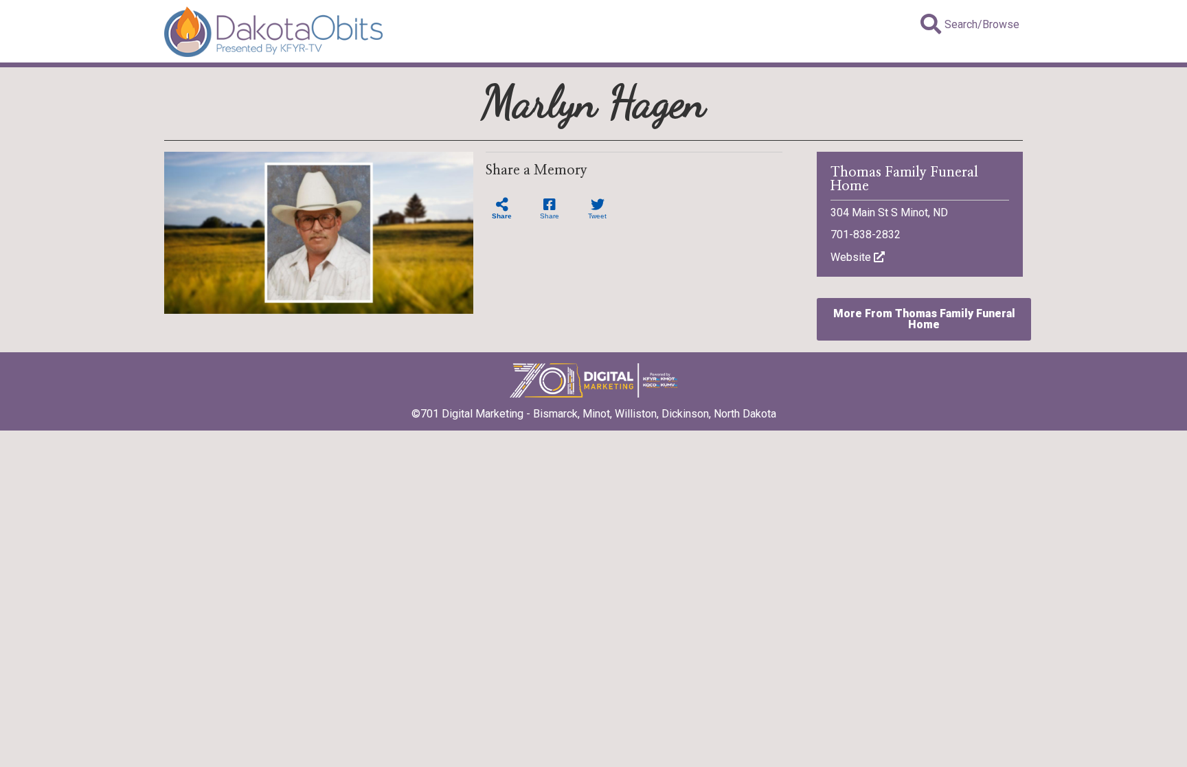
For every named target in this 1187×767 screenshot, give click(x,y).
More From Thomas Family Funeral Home (924, 319)
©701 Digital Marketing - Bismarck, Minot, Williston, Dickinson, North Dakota (593, 413)
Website (852, 257)
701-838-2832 (865, 234)
